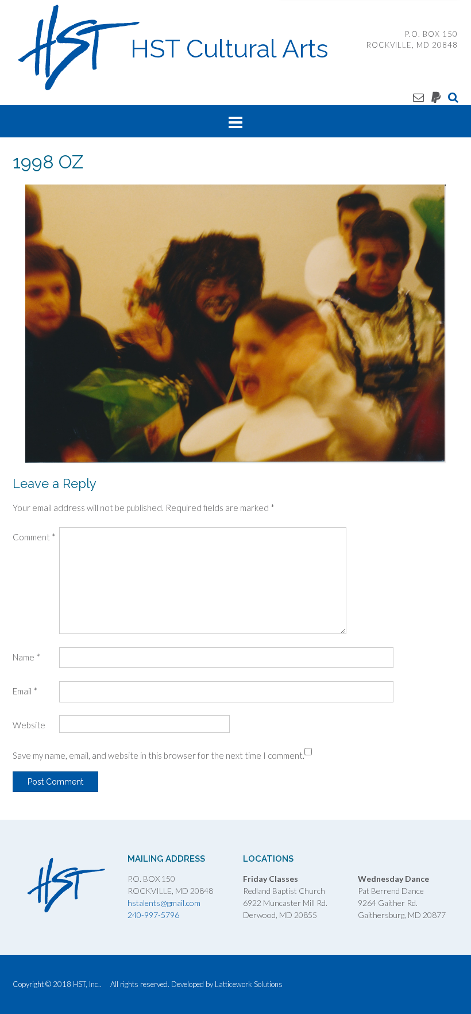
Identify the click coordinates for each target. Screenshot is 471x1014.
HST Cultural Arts (229, 48)
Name (26, 657)
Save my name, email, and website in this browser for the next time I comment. (158, 755)
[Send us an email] (418, 96)
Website (29, 725)
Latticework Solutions (249, 984)
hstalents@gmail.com (164, 903)
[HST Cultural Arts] (80, 48)
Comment (34, 537)
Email (25, 691)
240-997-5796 (153, 915)
